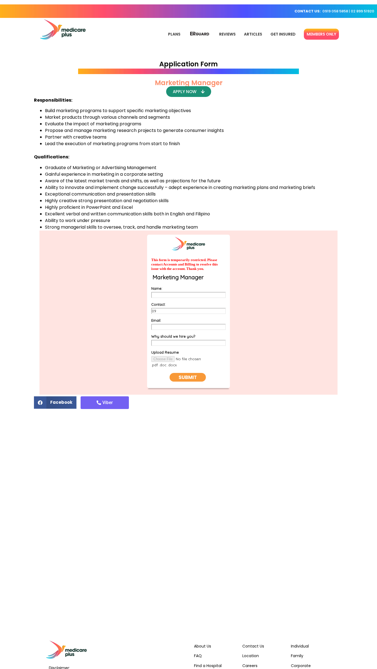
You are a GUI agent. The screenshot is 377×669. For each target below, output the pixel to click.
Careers (249, 665)
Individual (300, 646)
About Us (202, 646)
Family (297, 656)
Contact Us (253, 646)
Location (250, 656)
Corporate (301, 665)
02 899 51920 (362, 11)
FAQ (198, 656)
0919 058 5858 (335, 11)
